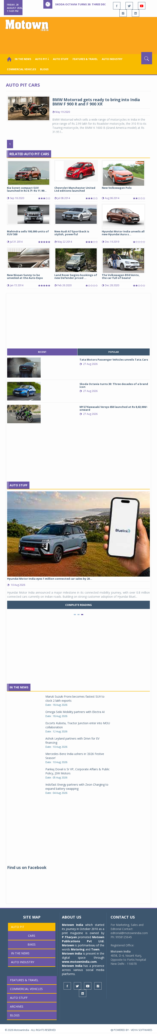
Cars (31, 936)
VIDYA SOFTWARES (141, 1030)
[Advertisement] (79, 41)
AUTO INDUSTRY (112, 59)
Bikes (32, 944)
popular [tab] (113, 352)
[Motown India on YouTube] (141, 5)
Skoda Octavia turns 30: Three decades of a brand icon (96, 4)
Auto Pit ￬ (42, 59)
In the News (23, 59)
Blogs (44, 69)
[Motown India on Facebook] (116, 5)
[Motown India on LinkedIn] (135, 13)
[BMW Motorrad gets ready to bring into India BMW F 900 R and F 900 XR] (28, 108)
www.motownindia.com (79, 962)
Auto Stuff (60, 59)
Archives (16, 1006)
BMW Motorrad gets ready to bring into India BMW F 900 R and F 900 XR (96, 102)
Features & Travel (85, 59)
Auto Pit (17, 927)
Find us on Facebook (26, 867)
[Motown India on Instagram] (123, 13)
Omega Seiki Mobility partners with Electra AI (75, 712)
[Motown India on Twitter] (129, 5)
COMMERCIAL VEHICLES (21, 69)
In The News (19, 687)
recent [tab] (42, 352)
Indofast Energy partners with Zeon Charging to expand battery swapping (76, 787)
